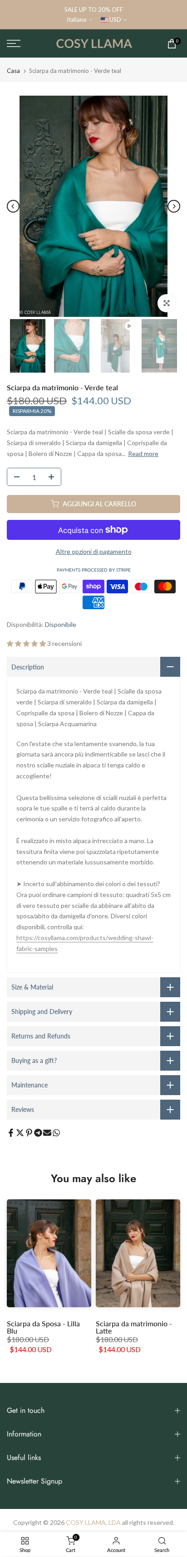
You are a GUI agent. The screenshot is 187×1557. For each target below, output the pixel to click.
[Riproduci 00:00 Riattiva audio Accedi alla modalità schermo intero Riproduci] (93, 206)
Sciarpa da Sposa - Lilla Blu (43, 1327)
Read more (143, 453)
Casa (13, 71)
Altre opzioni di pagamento (94, 551)
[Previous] (13, 206)
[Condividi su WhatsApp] (56, 1133)
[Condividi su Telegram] (38, 1133)
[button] (27, 643)
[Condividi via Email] (47, 1133)
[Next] (173, 206)
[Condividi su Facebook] (11, 1133)
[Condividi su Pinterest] (29, 1133)
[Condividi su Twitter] (20, 1133)
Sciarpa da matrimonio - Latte (134, 1327)
